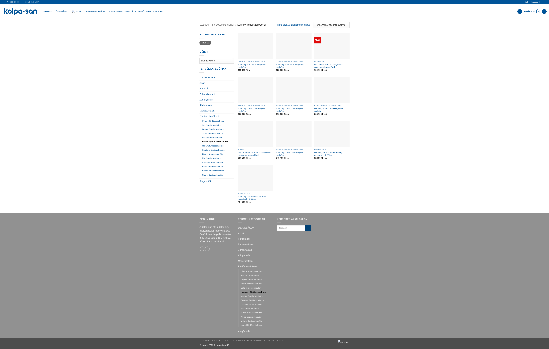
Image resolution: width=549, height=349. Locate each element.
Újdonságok (62, 11)
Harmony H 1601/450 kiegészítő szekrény (290, 153)
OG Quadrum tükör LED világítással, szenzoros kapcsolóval (254, 153)
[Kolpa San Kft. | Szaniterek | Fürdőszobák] (20, 11)
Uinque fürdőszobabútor (213, 121)
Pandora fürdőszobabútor (213, 150)
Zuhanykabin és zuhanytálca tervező (126, 11)
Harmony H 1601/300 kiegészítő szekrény (252, 109)
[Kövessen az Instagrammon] (545, 2)
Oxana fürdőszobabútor (213, 154)
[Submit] (308, 228)
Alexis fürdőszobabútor (212, 166)
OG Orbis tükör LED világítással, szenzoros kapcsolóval (329, 65)
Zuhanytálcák (206, 99)
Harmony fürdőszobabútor (215, 141)
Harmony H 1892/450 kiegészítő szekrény (328, 109)
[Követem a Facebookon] (543, 2)
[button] (532, 11)
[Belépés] (519, 11)
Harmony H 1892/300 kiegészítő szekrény (290, 109)
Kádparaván (205, 105)
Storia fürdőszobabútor (212, 133)
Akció (78, 11)
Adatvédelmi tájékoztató (249, 341)
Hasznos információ (95, 11)
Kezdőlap (204, 25)
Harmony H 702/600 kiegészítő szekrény (252, 65)
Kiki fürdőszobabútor (211, 158)
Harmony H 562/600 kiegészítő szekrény (290, 65)
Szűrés (205, 43)
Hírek (526, 2)
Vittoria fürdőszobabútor (213, 170)
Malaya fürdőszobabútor (213, 146)
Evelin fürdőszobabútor (212, 162)
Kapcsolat (535, 2)
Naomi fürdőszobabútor (212, 175)
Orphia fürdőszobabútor (213, 129)
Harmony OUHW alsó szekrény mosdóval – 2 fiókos (328, 153)
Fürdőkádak (205, 88)
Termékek (47, 11)
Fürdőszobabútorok (223, 25)
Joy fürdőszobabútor (211, 125)
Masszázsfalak (206, 110)
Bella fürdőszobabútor (212, 137)
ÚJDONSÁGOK (207, 77)
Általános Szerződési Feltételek (216, 341)
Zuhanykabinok (207, 94)
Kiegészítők (205, 181)
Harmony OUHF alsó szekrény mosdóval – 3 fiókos (252, 197)
